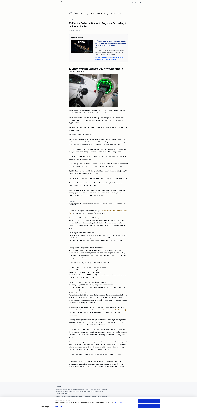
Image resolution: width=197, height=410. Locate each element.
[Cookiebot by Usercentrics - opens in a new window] (45, 407)
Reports (134, 2)
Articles (139, 2)
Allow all (149, 401)
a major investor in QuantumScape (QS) (111, 310)
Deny (149, 406)
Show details (58, 406)
